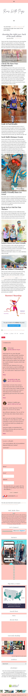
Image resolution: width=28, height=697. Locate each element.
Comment (6, 448)
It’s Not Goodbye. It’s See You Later (14, 630)
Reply (4, 374)
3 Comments (18, 38)
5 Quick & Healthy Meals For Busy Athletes (14, 632)
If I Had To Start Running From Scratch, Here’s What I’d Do (14, 624)
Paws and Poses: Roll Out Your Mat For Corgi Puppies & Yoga (14, 627)
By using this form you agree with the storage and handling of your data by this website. (14, 487)
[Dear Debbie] (20, 645)
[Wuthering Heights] (17, 649)
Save (4, 337)
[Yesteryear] (8, 649)
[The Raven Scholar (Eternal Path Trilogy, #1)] (8, 654)
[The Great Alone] (5, 649)
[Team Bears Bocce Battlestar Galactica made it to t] (1, 691)
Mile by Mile (12, 278)
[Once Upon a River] (14, 649)
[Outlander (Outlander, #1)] (20, 649)
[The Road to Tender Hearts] (5, 653)
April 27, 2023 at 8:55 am (14, 381)
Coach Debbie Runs (9, 276)
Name (5, 466)
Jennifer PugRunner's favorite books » (19, 656)
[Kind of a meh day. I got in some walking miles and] (21, 691)
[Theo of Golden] (2, 645)
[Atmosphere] (11, 645)
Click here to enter (14, 325)
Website (5, 479)
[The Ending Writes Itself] (2, 649)
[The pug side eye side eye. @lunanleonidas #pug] (4, 691)
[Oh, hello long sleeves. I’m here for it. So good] (12, 691)
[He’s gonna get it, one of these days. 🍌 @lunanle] (15, 691)
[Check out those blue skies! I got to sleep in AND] (18, 691)
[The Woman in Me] (23, 649)
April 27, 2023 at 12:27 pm (14, 404)
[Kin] (8, 645)
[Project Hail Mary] (17, 645)
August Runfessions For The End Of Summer (14, 622)
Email (5, 473)
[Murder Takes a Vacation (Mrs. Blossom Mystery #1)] (11, 653)
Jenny (9, 348)
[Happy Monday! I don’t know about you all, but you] (23, 691)
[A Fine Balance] (23, 645)
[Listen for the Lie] (2, 653)
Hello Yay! (24, 695)
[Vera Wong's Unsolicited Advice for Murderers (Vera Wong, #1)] (11, 649)
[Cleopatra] (14, 645)
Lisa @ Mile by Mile (12, 379)
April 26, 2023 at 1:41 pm (14, 349)
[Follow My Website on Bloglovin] (19, 531)
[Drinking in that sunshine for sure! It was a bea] (7, 691)
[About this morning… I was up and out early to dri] (9, 691)
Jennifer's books (14, 639)
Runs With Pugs (14, 11)
